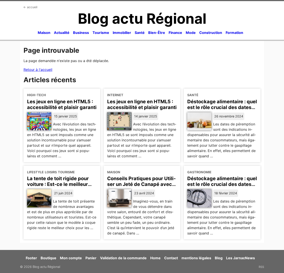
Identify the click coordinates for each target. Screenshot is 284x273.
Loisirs (51, 172)
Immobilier (122, 32)
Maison (44, 32)
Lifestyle (35, 172)
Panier (91, 258)
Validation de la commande (123, 258)
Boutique (48, 258)
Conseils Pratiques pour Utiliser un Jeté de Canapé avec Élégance (141, 184)
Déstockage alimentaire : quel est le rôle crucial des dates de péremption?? (222, 184)
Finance (175, 32)
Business (81, 32)
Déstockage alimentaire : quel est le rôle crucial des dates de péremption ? (222, 107)
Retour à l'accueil (38, 69)
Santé (140, 32)
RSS (261, 267)
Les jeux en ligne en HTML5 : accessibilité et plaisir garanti (62, 104)
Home (155, 258)
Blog (219, 258)
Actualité (61, 32)
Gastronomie (199, 172)
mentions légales (196, 258)
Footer (31, 258)
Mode (191, 32)
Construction (210, 32)
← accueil (30, 7)
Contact (171, 258)
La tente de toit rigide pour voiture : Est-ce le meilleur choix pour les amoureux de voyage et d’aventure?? (59, 187)
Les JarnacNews (240, 258)
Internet (115, 95)
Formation (234, 32)
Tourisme (101, 32)
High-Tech (36, 95)
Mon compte (71, 258)
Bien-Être (156, 32)
